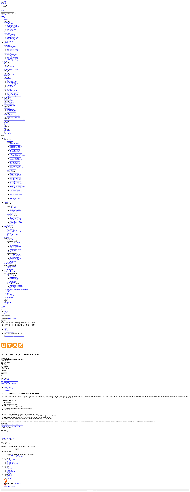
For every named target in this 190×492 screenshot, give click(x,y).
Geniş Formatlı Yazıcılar (9, 74)
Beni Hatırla (5, 318)
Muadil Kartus (7, 45)
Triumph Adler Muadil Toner (16, 167)
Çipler (5, 128)
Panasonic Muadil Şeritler (13, 84)
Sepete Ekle (3, 373)
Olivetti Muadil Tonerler (15, 165)
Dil (1, 6)
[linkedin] (9, 478)
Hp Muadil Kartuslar (11, 46)
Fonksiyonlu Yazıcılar (9, 66)
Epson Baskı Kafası (11, 112)
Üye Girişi (6, 311)
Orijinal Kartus (7, 53)
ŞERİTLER (6, 76)
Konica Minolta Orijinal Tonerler (17, 186)
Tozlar (5, 125)
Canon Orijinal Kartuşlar (12, 56)
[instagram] (9, 477)
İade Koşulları (7, 390)
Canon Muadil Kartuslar (12, 47)
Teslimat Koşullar (11, 459)
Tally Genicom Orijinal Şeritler (14, 96)
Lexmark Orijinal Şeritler (12, 94)
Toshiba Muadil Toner (15, 158)
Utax (2, 426)
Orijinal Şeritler (7, 89)
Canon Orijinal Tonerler (12, 35)
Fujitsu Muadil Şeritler (12, 85)
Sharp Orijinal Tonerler (15, 190)
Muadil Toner (7, 22)
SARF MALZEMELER (9, 105)
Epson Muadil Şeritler (12, 80)
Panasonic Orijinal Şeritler (13, 92)
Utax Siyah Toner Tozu (8, 438)
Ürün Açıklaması (8, 387)
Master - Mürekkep (8, 114)
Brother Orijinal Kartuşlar (13, 57)
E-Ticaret (91, 490)
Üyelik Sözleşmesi (11, 461)
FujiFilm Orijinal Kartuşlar (13, 60)
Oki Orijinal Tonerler (14, 182)
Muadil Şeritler (7, 78)
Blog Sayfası (10, 473)
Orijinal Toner (7, 33)
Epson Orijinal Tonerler (15, 179)
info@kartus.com (15, 455)
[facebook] (9, 475)
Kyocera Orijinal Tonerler (16, 183)
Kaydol (16, 449)
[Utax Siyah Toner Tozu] (3, 436)
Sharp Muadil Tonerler (15, 163)
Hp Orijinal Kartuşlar (11, 54)
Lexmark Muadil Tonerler (16, 153)
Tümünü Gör (13, 169)
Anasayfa (9, 467)
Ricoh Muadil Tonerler (15, 162)
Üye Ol (2, 307)
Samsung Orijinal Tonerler (13, 37)
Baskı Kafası (7, 108)
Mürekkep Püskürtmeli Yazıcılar (11, 69)
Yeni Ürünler (10, 469)
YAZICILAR (7, 61)
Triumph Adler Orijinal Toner (16, 191)
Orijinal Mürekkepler (8, 102)
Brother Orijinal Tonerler (12, 38)
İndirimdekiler (10, 470)
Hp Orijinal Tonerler (11, 34)
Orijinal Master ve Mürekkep (13, 116)
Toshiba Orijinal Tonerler (15, 195)
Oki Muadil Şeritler (11, 82)
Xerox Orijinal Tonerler (15, 181)
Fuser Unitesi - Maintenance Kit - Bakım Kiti (14, 120)
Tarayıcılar (6, 72)
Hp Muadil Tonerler (11, 23)
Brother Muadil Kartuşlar (12, 49)
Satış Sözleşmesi (10, 462)
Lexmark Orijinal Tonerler (16, 185)
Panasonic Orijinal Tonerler (16, 194)
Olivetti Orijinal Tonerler (15, 193)
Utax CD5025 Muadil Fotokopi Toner (12, 426)
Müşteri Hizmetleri (11, 471)
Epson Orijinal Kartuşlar (12, 58)
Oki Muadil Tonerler (14, 151)
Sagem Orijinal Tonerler (15, 197)
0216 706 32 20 (19, 457)
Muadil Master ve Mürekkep (13, 117)
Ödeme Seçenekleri (8, 388)
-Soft (88, 490)
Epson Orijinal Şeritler (12, 90)
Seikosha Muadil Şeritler (15, 249)
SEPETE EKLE (4, 430)
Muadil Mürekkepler (8, 100)
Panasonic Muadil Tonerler (16, 159)
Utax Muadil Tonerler (15, 161)
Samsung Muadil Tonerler (13, 26)
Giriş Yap (3, 306)
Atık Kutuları (7, 130)
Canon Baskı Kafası (11, 110)
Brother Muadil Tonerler (12, 27)
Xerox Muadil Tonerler (15, 150)
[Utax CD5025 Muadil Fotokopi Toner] (12, 425)
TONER (6, 19)
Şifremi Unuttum (12, 318)
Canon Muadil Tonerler (12, 25)
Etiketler (5, 122)
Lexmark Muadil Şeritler (12, 81)
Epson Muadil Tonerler (12, 29)
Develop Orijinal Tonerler (16, 187)
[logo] (95, 10)
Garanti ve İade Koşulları (12, 463)
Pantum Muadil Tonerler (15, 166)
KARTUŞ (6, 42)
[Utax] (12, 350)
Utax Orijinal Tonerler (15, 198)
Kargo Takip (7, 303)
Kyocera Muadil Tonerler (15, 154)
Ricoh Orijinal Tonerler (15, 189)
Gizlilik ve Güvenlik (11, 465)
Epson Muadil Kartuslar (12, 50)
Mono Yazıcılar (7, 64)
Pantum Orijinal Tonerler (12, 39)
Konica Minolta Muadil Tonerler (17, 155)
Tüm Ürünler (10, 30)
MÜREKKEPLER (8, 97)
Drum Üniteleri (7, 133)
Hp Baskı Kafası (10, 109)
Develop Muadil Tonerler (15, 157)
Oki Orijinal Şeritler (11, 93)
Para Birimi (3, 8)
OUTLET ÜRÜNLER (9, 104)
